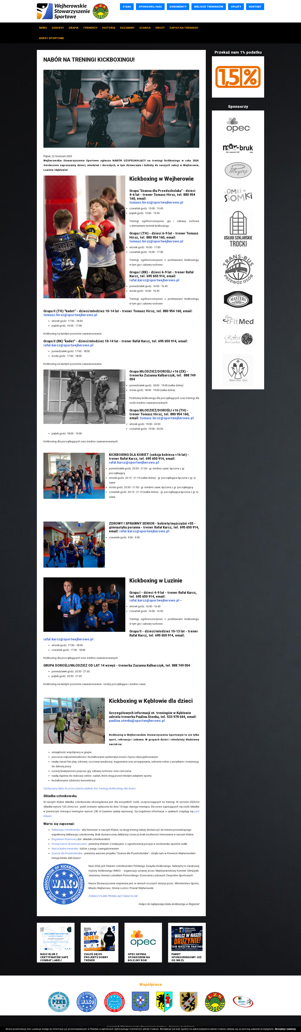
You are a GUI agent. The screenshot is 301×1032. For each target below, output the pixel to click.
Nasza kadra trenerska (65, 848)
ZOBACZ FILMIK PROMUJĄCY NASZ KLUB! (113, 896)
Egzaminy (127, 27)
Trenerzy (90, 27)
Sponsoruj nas (150, 6)
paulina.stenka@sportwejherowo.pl (137, 721)
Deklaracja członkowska (66, 829)
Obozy (160, 27)
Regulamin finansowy (64, 839)
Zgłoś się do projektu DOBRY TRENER (96, 957)
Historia (108, 27)
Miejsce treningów (208, 6)
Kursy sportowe (51, 38)
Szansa (144, 27)
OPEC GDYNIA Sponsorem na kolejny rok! (139, 957)
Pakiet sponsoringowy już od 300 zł (186, 957)
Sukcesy (58, 27)
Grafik (73, 27)
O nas (127, 6)
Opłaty (236, 6)
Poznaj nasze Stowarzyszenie (69, 843)
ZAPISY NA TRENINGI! (183, 27)
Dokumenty (178, 6)
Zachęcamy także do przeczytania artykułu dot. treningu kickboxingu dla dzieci (89, 788)
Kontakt (255, 6)
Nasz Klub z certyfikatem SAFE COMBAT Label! (54, 957)
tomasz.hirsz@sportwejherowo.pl (156, 202)
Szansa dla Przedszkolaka (67, 853)
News (43, 27)
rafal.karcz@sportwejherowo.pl (154, 280)
